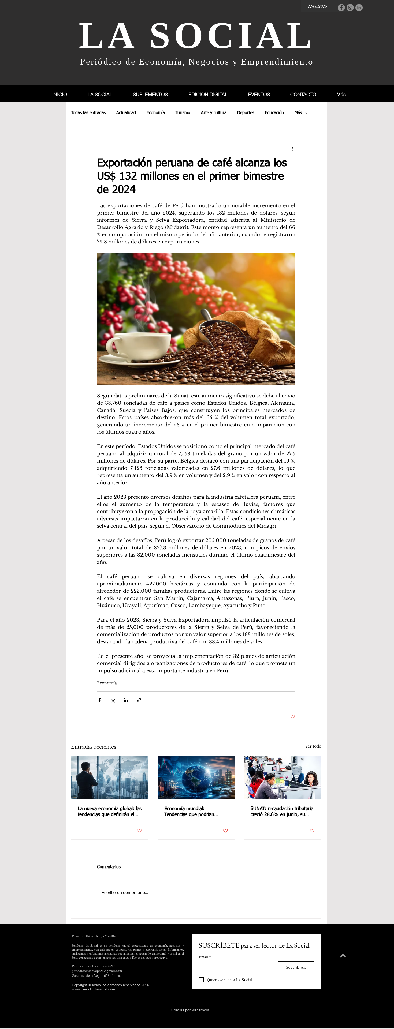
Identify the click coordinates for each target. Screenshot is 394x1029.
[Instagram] (350, 7)
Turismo (183, 113)
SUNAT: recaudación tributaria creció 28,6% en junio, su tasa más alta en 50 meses (282, 812)
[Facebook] (341, 7)
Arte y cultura (213, 113)
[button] (156, 94)
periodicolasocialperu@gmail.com (97, 970)
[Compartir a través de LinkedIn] (125, 700)
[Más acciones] (292, 148)
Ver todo (313, 746)
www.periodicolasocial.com (93, 989)
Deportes (245, 113)
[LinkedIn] (359, 7)
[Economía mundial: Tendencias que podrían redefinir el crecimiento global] (196, 777)
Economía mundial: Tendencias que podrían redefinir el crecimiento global (195, 812)
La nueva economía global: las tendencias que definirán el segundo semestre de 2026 (110, 812)
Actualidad (126, 113)
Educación (274, 113)
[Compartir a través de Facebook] (99, 700)
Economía (156, 113)
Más (298, 113)
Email (205, 957)
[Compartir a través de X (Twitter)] (112, 700)
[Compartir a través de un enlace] (139, 700)
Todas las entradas (88, 113)
